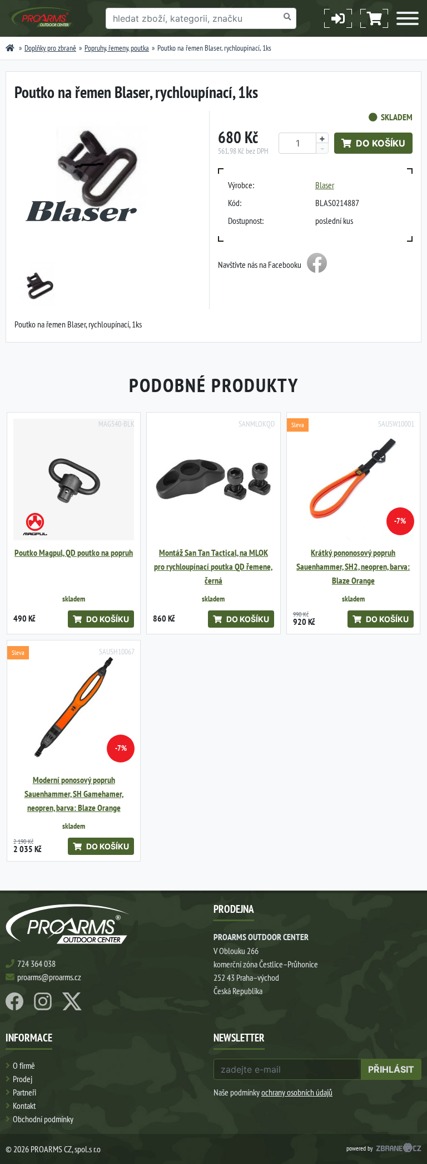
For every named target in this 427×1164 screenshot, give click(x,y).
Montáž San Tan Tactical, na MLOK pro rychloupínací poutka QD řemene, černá (213, 566)
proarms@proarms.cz (49, 976)
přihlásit (391, 1069)
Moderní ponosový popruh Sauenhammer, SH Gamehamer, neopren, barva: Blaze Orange (73, 794)
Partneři (24, 1092)
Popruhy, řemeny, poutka (117, 48)
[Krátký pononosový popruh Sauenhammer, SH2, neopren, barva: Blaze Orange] (353, 479)
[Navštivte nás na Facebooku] (317, 264)
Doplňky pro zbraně (50, 48)
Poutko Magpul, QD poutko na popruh (73, 553)
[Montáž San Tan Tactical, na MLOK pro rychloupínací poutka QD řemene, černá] (213, 479)
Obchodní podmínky (43, 1118)
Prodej (22, 1078)
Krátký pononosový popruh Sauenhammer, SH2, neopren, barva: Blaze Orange (353, 566)
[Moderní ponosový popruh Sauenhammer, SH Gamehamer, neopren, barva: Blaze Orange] (73, 707)
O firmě (24, 1065)
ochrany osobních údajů (296, 1092)
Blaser (324, 184)
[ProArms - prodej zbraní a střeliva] (10, 48)
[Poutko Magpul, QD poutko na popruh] (73, 479)
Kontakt (24, 1105)
